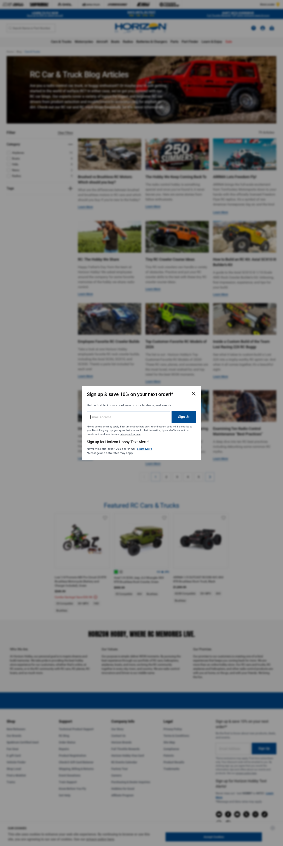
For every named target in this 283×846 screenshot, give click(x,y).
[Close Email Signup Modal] (193, 393)
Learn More (144, 448)
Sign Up (184, 417)
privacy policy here (130, 434)
